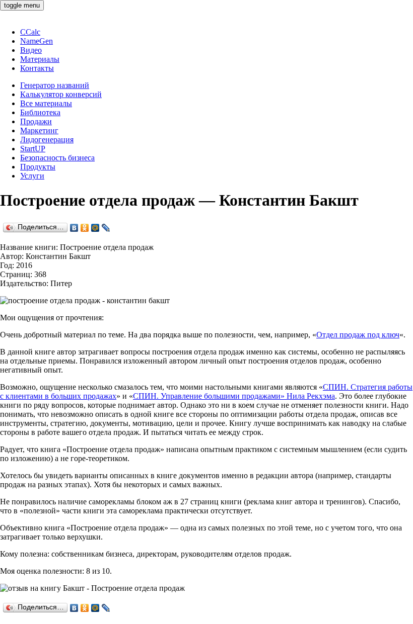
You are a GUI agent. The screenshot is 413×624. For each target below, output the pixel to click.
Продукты (37, 166)
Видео (31, 50)
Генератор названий (54, 85)
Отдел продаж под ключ (357, 334)
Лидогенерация (47, 139)
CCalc (30, 32)
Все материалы (46, 103)
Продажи (36, 121)
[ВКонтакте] (74, 227)
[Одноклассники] (85, 227)
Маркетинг (39, 130)
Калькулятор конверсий (61, 94)
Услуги (32, 175)
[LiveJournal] (106, 227)
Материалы (39, 59)
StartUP (32, 148)
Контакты (37, 68)
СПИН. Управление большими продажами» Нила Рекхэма (234, 396)
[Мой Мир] (95, 227)
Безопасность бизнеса (57, 157)
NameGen (36, 41)
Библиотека (40, 112)
